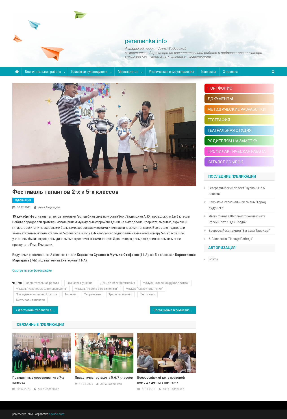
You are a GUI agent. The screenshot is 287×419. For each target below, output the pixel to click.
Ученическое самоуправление (171, 71)
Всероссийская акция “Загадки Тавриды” (239, 230)
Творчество (92, 294)
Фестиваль (147, 294)
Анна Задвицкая (49, 207)
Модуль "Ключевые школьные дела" (41, 288)
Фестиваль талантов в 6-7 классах (38, 310)
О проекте (230, 71)
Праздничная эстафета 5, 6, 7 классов (104, 377)
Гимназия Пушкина (79, 283)
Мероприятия (128, 71)
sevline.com (56, 414)
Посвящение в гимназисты (173, 310)
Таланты (70, 294)
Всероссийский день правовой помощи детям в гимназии (161, 380)
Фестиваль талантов (30, 300)
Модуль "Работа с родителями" (96, 288)
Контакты (208, 71)
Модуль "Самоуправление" (144, 288)
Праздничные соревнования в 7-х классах (38, 380)
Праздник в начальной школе (36, 294)
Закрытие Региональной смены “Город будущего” (237, 205)
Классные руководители (89, 71)
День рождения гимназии (117, 283)
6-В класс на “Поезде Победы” (231, 239)
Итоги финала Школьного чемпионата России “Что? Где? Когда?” (237, 219)
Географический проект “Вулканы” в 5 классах (237, 191)
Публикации (23, 200)
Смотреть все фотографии (32, 270)
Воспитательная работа (43, 71)
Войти (213, 259)
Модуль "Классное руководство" (166, 283)
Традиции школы (120, 294)
